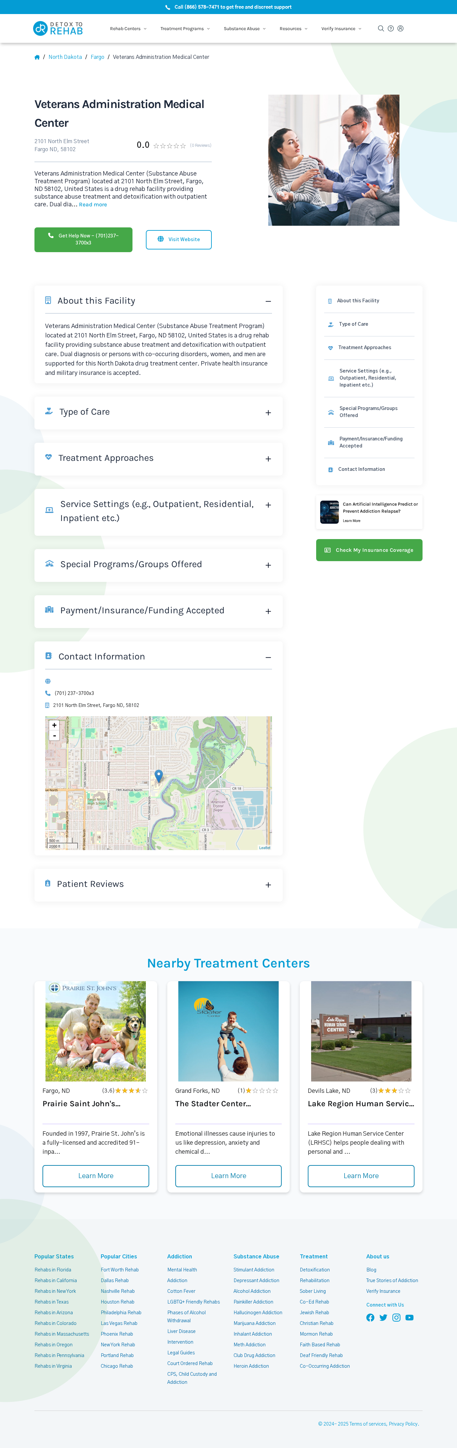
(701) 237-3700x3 (74, 693)
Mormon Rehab (316, 1334)
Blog (371, 1270)
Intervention (180, 1342)
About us (377, 1256)
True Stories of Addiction (392, 1280)
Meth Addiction (250, 1345)
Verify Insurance (383, 1291)
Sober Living (313, 1291)
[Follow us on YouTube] (409, 1317)
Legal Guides (181, 1353)
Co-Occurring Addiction (325, 1366)
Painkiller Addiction (253, 1302)
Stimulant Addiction (254, 1270)
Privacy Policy (403, 1424)
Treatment (314, 1256)
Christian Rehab (317, 1323)
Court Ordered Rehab (190, 1363)
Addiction (179, 1256)
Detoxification (315, 1270)
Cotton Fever (181, 1291)
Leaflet (264, 847)
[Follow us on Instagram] (396, 1317)
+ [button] (54, 725)
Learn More (95, 1176)
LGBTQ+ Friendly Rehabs (193, 1302)
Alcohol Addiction (252, 1291)
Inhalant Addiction (253, 1334)
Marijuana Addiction (255, 1323)
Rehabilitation (315, 1280)
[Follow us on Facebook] (370, 1317)
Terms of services (368, 1424)
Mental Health (182, 1270)
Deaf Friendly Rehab (321, 1355)
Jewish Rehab (314, 1313)
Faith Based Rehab (320, 1345)
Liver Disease (181, 1331)
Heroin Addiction (251, 1366)
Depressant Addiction (256, 1280)
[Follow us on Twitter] (383, 1317)
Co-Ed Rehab (314, 1302)
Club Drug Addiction (254, 1355)
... (89, 205)
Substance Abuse (256, 1256)
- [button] (54, 735)
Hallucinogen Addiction (258, 1313)
